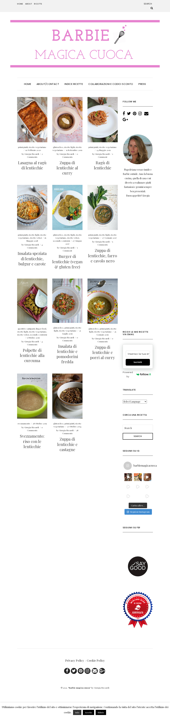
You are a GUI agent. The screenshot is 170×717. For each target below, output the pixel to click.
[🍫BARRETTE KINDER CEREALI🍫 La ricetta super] (128, 477)
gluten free (58, 147)
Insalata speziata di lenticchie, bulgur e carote (32, 258)
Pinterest (81, 671)
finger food (41, 328)
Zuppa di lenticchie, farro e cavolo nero (102, 255)
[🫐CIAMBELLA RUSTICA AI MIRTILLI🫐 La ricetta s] (128, 496)
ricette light (69, 147)
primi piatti (23, 147)
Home (20, 3)
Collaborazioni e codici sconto (110, 84)
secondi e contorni (61, 240)
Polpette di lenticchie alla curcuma (32, 355)
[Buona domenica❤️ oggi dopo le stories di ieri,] (138, 496)
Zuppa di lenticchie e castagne (67, 444)
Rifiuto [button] (101, 712)
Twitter (74, 671)
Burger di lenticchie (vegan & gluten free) (67, 261)
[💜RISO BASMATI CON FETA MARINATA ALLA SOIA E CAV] (147, 496)
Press (142, 84)
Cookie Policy (96, 660)
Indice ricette (74, 84)
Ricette (38, 3)
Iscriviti (138, 362)
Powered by (128, 374)
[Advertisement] (138, 266)
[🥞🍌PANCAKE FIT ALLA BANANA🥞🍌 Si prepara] (147, 477)
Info (77, 712)
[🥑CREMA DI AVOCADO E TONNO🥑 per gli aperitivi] (147, 487)
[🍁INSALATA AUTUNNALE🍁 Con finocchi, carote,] (138, 487)
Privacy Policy (74, 660)
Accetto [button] (88, 712)
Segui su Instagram (140, 511)
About (28, 3)
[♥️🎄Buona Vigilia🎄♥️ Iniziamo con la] (138, 477)
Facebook (67, 671)
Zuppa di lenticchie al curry (67, 168)
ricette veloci (36, 237)
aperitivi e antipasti (26, 328)
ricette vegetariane (37, 147)
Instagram (87, 671)
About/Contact (48, 84)
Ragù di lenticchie (102, 165)
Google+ (102, 671)
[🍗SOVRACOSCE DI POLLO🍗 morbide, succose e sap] (128, 487)
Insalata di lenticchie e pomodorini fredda (67, 353)
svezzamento (24, 423)
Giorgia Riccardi (31, 154)
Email (95, 671)
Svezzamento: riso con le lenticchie (32, 441)
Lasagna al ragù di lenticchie (32, 165)
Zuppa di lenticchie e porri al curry (102, 352)
